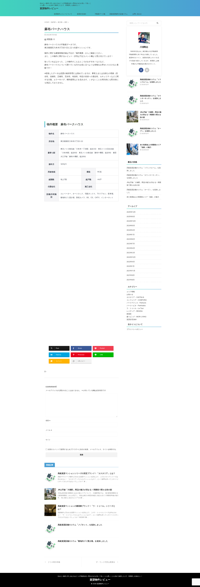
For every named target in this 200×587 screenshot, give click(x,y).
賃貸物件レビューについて (63, 14)
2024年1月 (131, 234)
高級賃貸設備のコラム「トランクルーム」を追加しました (144, 169)
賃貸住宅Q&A (81, 14)
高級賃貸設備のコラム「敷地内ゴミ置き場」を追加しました (83, 541)
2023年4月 (131, 248)
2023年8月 (131, 239)
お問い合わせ (137, 14)
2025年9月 (131, 216)
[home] (147, 70)
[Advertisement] (81, 103)
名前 (48, 420)
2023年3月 (131, 253)
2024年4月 (131, 230)
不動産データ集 (100, 14)
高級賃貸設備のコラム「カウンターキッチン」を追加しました (150, 98)
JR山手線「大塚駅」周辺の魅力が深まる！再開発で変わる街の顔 (85, 489)
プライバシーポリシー (135, 329)
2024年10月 (131, 221)
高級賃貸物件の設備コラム (118, 14)
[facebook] (141, 70)
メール (49, 430)
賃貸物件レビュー (49, 8)
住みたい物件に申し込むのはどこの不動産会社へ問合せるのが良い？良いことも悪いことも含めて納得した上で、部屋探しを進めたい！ (100, 576)
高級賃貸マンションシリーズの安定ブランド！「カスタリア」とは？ (86, 473)
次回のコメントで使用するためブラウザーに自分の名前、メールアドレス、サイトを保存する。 (82, 449)
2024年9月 (131, 225)
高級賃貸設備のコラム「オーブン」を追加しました (144, 191)
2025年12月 (131, 212)
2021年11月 (131, 271)
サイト (48, 440)
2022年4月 (131, 262)
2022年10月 (131, 257)
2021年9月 (131, 275)
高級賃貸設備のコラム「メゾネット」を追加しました (80, 525)
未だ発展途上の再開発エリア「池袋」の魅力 (143, 197)
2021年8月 (131, 280)
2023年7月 (131, 244)
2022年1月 (130, 266)
